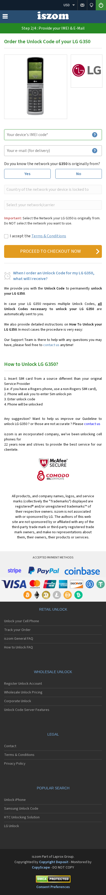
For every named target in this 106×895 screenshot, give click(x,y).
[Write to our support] (82, 5)
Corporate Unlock (17, 701)
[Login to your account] (101, 5)
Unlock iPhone (15, 799)
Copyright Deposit (53, 862)
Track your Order (17, 629)
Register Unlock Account (23, 683)
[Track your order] (91, 5)
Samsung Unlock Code (21, 808)
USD (67, 5)
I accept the (38, 236)
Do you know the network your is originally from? (52, 163)
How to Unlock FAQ (18, 647)
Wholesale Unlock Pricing (23, 692)
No (78, 174)
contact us (51, 345)
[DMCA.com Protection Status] (53, 879)
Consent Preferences (53, 887)
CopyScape (41, 867)
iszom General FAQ (18, 638)
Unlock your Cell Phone (21, 621)
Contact (10, 746)
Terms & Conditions (48, 236)
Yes (27, 174)
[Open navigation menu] (5, 17)
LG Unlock (11, 826)
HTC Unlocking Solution (22, 817)
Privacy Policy (14, 763)
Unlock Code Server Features (26, 709)
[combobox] (52, 189)
